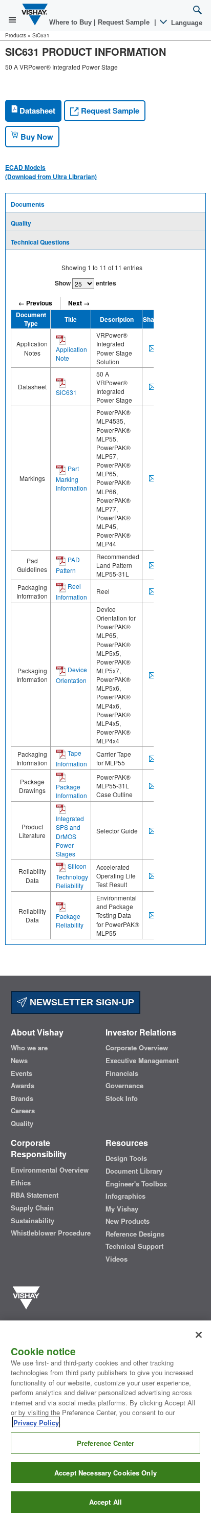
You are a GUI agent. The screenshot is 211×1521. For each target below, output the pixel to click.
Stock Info (122, 1098)
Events (21, 1073)
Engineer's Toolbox (136, 1183)
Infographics (125, 1196)
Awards (22, 1085)
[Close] (198, 1335)
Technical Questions (40, 242)
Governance (124, 1085)
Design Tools (126, 1158)
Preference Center (105, 1443)
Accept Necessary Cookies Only (105, 1473)
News (19, 1060)
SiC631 (66, 392)
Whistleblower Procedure (51, 1233)
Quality (21, 223)
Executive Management (142, 1060)
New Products (128, 1221)
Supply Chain (32, 1208)
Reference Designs (135, 1234)
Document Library (134, 1171)
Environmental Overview (50, 1170)
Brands (22, 1098)
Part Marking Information (71, 478)
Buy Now (35, 136)
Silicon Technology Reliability (72, 876)
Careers (23, 1110)
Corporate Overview (137, 1047)
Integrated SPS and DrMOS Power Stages (70, 836)
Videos (117, 1259)
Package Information (71, 791)
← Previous (35, 302)
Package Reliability (69, 920)
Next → (79, 302)
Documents (28, 204)
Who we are (29, 1047)
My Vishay (122, 1209)
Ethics (21, 1182)
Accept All (105, 1502)
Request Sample (109, 110)
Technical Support (134, 1246)
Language (185, 23)
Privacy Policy (36, 1422)
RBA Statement (34, 1195)
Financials (122, 1073)
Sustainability (32, 1220)
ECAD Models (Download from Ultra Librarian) (51, 172)
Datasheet (36, 110)
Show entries (85, 283)
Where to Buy (71, 22)
